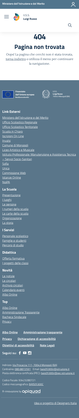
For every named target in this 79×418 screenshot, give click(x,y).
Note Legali (47, 345)
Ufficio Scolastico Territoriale (20, 126)
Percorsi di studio (13, 245)
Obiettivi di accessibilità (18, 345)
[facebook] (19, 353)
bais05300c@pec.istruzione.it (58, 373)
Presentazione (11, 195)
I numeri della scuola (15, 209)
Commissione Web (14, 173)
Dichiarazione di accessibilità (37, 338)
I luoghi (7, 199)
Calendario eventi (13, 290)
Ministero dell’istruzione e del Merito (25, 117)
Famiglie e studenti (14, 240)
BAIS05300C (36, 384)
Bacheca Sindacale (14, 317)
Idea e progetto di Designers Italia (55, 403)
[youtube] (24, 353)
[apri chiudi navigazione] (6, 17)
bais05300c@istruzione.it (54, 369)
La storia (7, 222)
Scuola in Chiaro (12, 131)
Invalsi (6, 140)
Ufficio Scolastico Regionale (19, 122)
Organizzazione (12, 218)
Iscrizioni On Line (13, 136)
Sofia (5, 163)
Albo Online (9, 294)
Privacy (7, 321)
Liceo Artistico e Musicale (18, 150)
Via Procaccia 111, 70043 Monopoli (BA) (34, 365)
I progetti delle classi (15, 263)
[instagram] (29, 353)
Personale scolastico (15, 236)
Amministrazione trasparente (42, 332)
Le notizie (8, 276)
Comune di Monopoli (15, 145)
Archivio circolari (12, 285)
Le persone (9, 204)
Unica (5, 168)
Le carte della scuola (15, 213)
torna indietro (16, 59)
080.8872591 (23, 369)
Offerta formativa (13, 258)
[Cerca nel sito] (70, 25)
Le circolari (9, 280)
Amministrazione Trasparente (21, 312)
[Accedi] (73, 4)
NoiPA (6, 182)
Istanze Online (11, 177)
